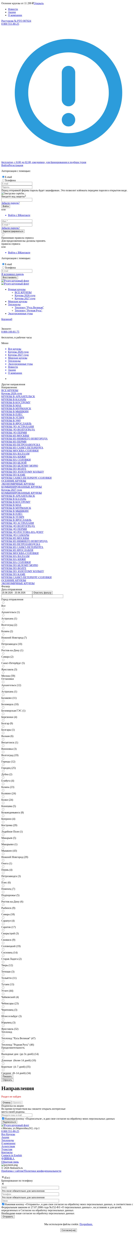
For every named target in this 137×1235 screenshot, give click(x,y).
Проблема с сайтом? (12, 1171)
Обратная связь (10, 1161)
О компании (15, 15)
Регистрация (16, 165)
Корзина (6, 319)
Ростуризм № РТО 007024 (16, 20)
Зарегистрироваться (13, 231)
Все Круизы (8, 1134)
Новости (13, 9)
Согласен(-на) (69, 1230)
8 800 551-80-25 (10, 1131)
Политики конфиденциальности (42, 1171)
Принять (17, 1102)
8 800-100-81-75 (10, 331)
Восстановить (10, 277)
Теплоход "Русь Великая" (29, 307)
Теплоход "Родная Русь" (28, 310)
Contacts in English (11, 1155)
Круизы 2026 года (25, 295)
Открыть (39, 3)
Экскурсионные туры (20, 313)
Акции (12, 12)
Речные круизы (17, 289)
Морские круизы (17, 301)
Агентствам (8, 1146)
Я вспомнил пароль (12, 274)
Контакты (7, 1152)
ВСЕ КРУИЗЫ (23, 292)
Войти (5, 165)
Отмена (6, 1102)
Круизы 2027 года (25, 298)
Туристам (6, 1149)
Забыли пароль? (10, 203)
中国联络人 (8, 1158)
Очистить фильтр (42, 592)
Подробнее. (86, 1224)
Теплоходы (14, 304)
